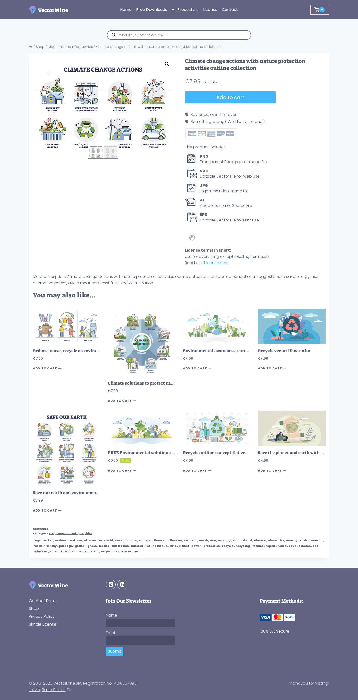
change (131, 540)
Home (126, 9)
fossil (37, 546)
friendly (50, 546)
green (92, 546)
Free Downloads (151, 9)
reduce (258, 546)
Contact (230, 9)
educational (242, 540)
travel (69, 551)
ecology (224, 540)
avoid (108, 540)
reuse (282, 546)
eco (213, 540)
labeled (137, 546)
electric (260, 540)
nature (157, 546)
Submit (114, 651)
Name (111, 615)
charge (144, 540)
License (210, 9)
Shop (34, 608)
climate (158, 540)
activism (75, 540)
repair (270, 546)
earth (203, 540)
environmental (311, 540)
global (80, 546)
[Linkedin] (122, 584)
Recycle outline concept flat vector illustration (230, 453)
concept (190, 540)
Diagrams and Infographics (70, 533)
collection (174, 540)
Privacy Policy (42, 616)
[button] (166, 64)
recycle (228, 546)
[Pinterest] (111, 584)
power (196, 546)
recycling (243, 546)
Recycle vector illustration (284, 351)
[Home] (30, 47)
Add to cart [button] (45, 369)
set (315, 546)
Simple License (42, 624)
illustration (120, 546)
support (56, 551)
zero (136, 551)
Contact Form (42, 601)
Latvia (34, 689)
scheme (305, 546)
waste (126, 551)
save (292, 546)
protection (211, 546)
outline (171, 546)
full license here (213, 263)
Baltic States (53, 689)
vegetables (110, 551)
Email (111, 633)
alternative (93, 540)
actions (60, 540)
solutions (40, 551)
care (118, 540)
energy (291, 540)
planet (184, 546)
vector (94, 551)
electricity (276, 540)
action (48, 540)
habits (104, 546)
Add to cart (230, 97)
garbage (66, 546)
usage (81, 551)
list (147, 546)
